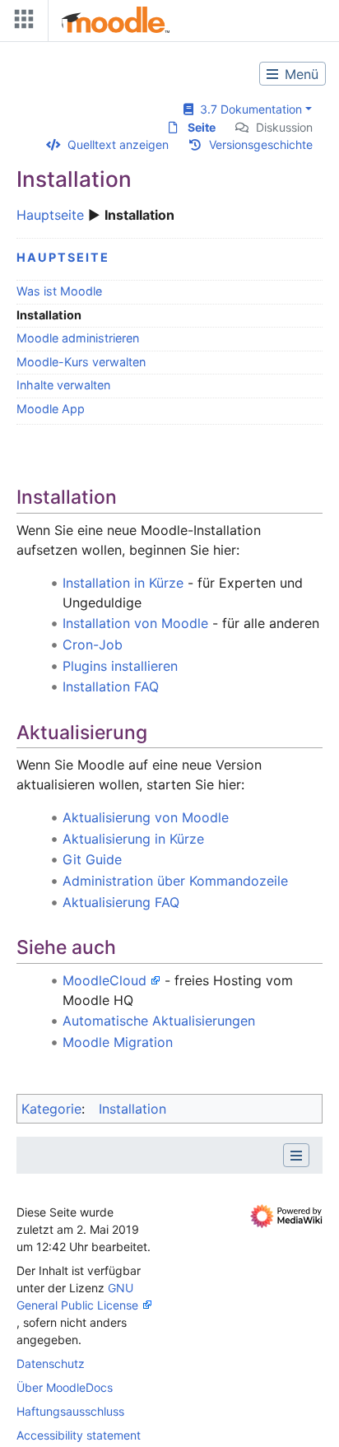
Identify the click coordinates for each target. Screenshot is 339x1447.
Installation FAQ (111, 686)
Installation (132, 1108)
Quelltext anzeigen (118, 144)
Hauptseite (50, 215)
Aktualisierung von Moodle (146, 817)
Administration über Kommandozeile (175, 880)
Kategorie (51, 1108)
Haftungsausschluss (70, 1411)
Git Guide (92, 859)
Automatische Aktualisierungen (159, 1020)
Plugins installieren (120, 666)
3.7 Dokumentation (247, 109)
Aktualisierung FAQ (121, 902)
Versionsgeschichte (261, 144)
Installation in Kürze (123, 583)
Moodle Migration (118, 1042)
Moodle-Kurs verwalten (81, 362)
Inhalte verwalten (63, 385)
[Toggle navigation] (20, 23)
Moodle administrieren (77, 338)
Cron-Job (93, 644)
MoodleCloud (104, 980)
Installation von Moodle (135, 623)
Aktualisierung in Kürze (133, 839)
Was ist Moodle (59, 291)
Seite (202, 127)
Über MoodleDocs (64, 1387)
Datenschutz (50, 1363)
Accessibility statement (78, 1435)
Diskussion (284, 127)
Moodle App (50, 409)
